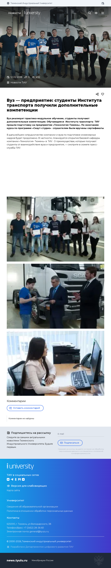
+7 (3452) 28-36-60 (34, 527)
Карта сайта (13, 490)
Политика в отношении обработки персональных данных (40, 511)
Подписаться (71, 442)
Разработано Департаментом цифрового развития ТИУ (42, 547)
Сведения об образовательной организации (32, 506)
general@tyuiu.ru (39, 531)
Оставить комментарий (26, 408)
